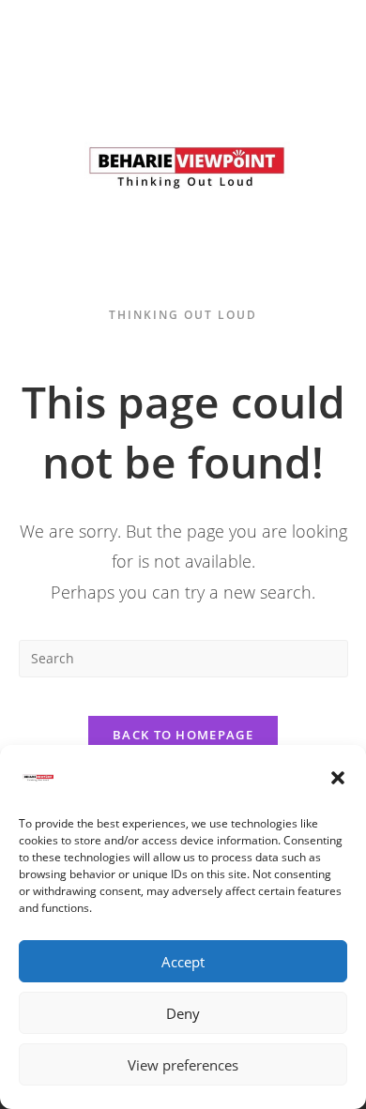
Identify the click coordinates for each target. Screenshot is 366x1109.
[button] (337, 777)
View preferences (183, 1065)
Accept (183, 961)
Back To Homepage (183, 734)
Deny (183, 1013)
